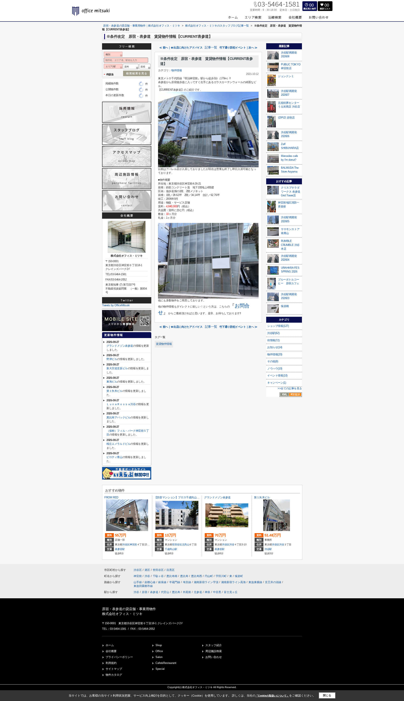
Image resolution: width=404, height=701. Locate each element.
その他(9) (272, 361)
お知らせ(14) (274, 347)
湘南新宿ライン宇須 (206, 582)
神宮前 (133, 544)
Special (160, 668)
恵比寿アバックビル (118, 417)
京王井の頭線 (273, 582)
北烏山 (185, 544)
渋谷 (231, 544)
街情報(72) (273, 340)
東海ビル (111, 381)
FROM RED (111, 497)
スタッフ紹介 (213, 645)
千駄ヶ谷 (159, 576)
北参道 (198, 592)
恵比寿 (184, 576)
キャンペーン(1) (276, 382)
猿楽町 (239, 576)
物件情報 (176, 70)
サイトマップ (114, 668)
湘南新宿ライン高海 (234, 582)
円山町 (209, 576)
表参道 (154, 592)
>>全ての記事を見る (290, 388)
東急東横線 (256, 582)
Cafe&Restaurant (165, 663)
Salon (158, 657)
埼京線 (187, 582)
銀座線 (162, 582)
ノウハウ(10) (274, 368)
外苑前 (187, 592)
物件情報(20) (274, 354)
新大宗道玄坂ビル (117, 368)
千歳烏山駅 (171, 549)
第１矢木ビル (114, 390)
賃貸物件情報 (164, 343)
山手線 (138, 582)
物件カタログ (114, 674)
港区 (147, 570)
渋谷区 (126, 544)
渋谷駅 (268, 549)
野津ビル (111, 359)
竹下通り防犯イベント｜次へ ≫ (238, 47)
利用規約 (111, 663)
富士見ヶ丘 (231, 592)
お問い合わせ (213, 657)
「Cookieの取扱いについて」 (272, 695)
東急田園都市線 (143, 586)
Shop (158, 645)
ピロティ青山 (114, 457)
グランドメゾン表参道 (119, 345)
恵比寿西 (197, 576)
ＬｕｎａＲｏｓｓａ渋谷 (121, 404)
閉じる (327, 695)
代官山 (165, 592)
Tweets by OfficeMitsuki (116, 305)
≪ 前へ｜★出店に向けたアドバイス (180, 47)
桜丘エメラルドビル (118, 443)
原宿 (144, 592)
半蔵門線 (175, 582)
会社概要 (111, 651)
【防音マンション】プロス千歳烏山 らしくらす (182, 497)
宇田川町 (221, 576)
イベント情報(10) (277, 375)
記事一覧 (211, 47)
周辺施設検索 (213, 651)
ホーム (110, 645)
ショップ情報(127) (278, 326)
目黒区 (170, 570)
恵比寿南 (172, 576)
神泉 (207, 592)
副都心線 (150, 582)
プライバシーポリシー (119, 657)
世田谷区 (177, 544)
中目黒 (217, 592)
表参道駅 (120, 549)
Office (159, 651)
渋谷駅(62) (273, 333)
